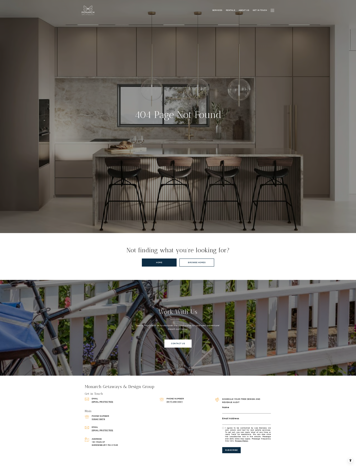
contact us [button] (178, 344)
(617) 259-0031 (175, 402)
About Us (244, 10)
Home (159, 263)
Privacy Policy (241, 441)
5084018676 (98, 419)
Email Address (230, 418)
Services (217, 10)
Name (225, 407)
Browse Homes (197, 263)
